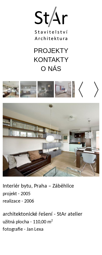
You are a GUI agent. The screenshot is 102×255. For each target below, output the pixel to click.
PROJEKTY (51, 50)
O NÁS (51, 68)
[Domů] (51, 23)
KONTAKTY (51, 59)
